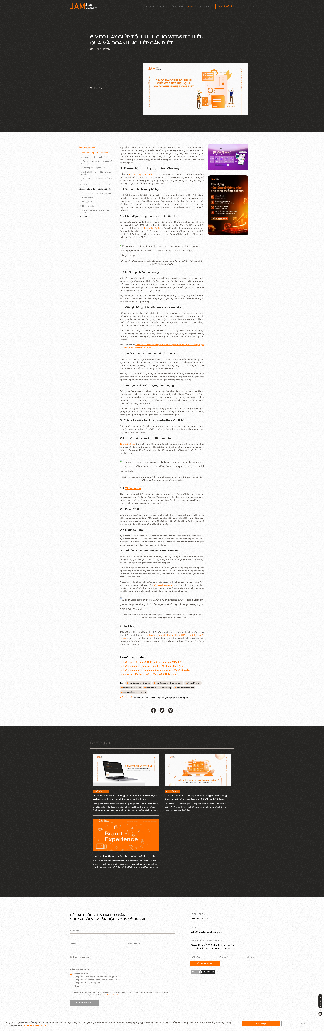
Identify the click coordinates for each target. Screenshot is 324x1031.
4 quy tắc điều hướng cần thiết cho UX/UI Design (149, 674)
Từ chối (301, 1024)
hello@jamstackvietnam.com (206, 932)
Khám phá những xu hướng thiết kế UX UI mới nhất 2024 (153, 666)
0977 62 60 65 (199, 918)
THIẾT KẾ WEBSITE (101, 791)
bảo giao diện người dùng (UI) (143, 174)
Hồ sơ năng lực (205, 963)
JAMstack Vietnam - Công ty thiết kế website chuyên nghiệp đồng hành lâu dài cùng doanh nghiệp (125, 797)
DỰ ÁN (162, 6)
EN (253, 6)
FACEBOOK (195, 957)
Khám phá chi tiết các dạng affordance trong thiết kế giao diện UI (158, 670)
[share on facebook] (153, 710)
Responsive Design (152, 228)
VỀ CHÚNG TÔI (176, 6)
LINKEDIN (249, 957)
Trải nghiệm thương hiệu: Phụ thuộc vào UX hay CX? (124, 856)
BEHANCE (223, 957)
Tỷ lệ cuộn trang (128, 444)
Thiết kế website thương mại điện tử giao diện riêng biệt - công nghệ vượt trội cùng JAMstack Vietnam (196, 797)
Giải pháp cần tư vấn (80, 969)
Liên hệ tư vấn (226, 6)
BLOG (190, 6)
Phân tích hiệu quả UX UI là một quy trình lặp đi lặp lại (152, 662)
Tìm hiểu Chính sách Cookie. (36, 1025)
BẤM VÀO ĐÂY (127, 697)
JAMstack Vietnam (163, 585)
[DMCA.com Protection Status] (222, 971)
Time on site (133, 488)
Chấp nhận (261, 1024)
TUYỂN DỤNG (204, 6)
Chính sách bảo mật (111, 995)
